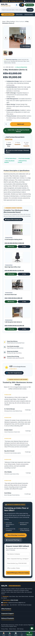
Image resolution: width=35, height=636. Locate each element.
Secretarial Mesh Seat (11, 294)
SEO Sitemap (20, 629)
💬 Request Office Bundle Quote (13, 219)
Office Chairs (19, 14)
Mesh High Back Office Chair (13, 267)
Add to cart (20, 124)
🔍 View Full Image (25, 46)
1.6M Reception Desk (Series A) (13, 322)
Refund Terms (12, 629)
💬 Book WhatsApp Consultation (15, 535)
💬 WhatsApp (11, 246)
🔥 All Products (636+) (8, 14)
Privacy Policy (4, 629)
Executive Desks (29, 14)
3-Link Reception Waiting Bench (13, 239)
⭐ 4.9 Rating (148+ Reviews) (16, 1)
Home (3, 21)
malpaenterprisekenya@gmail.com (16, 602)
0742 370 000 (14, 600)
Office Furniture (10, 21)
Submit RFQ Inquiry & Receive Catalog (18, 572)
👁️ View (24, 246)
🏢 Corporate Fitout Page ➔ (13, 540)
